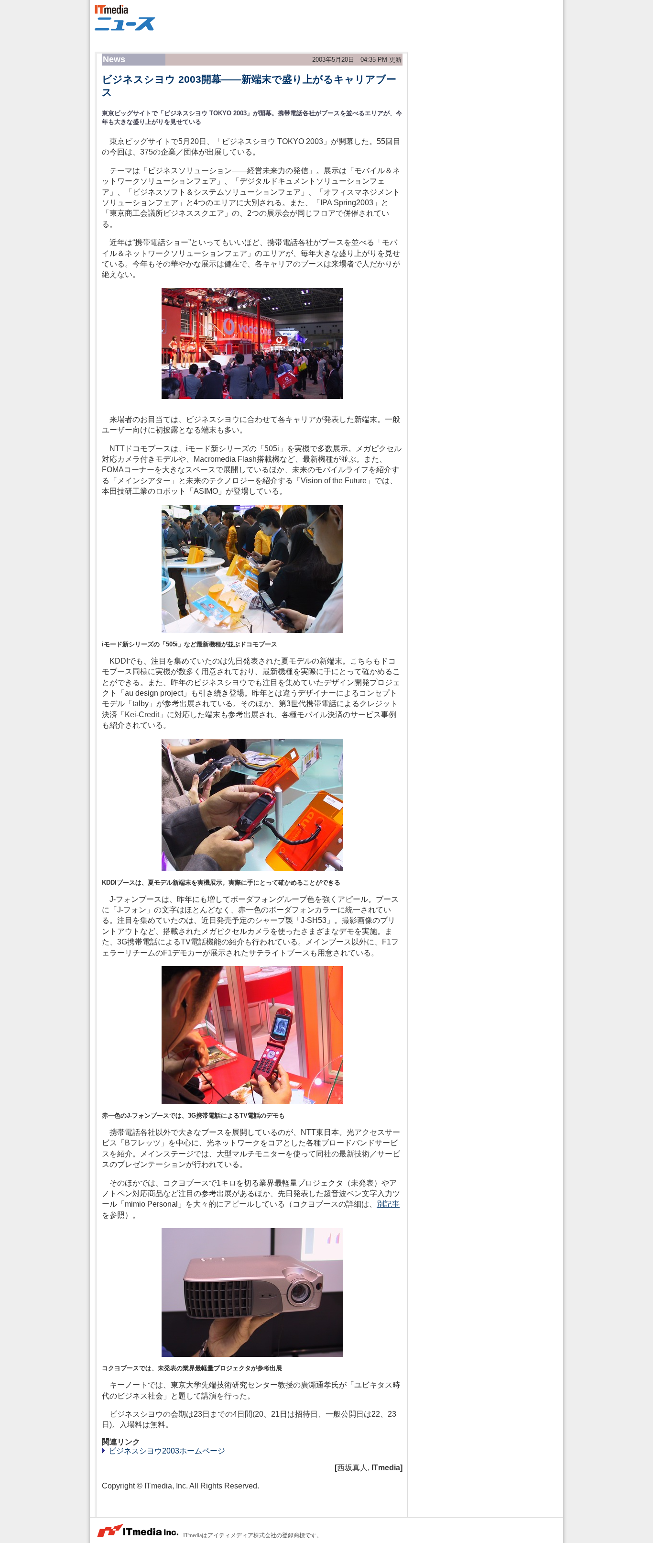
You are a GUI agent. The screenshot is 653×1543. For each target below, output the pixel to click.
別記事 (388, 1204)
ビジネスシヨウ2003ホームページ (166, 1451)
